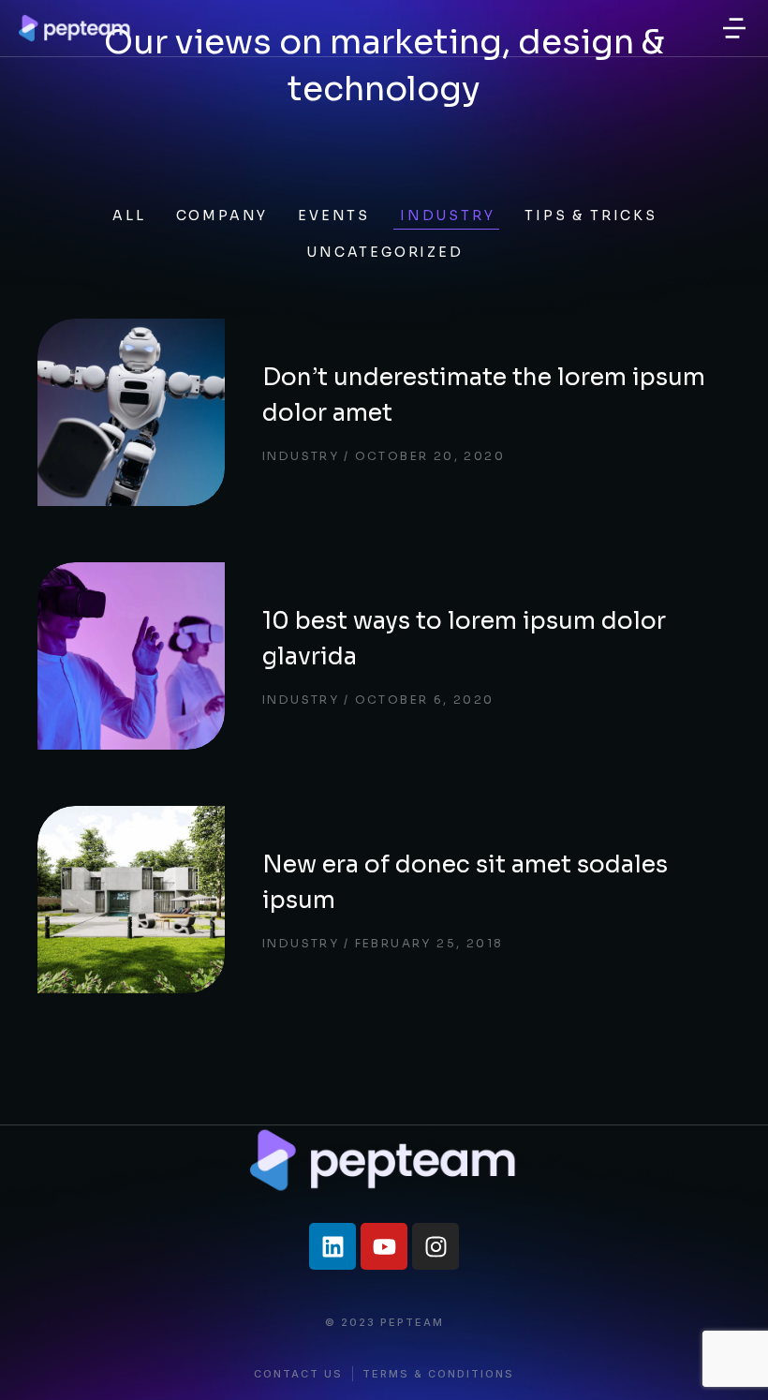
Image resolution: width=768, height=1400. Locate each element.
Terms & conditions (438, 1374)
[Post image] (131, 412)
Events (334, 215)
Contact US (298, 1374)
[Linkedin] (332, 1246)
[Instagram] (435, 1246)
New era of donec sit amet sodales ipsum (465, 882)
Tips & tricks (590, 215)
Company (222, 215)
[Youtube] (384, 1246)
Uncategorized (384, 252)
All (128, 215)
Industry (447, 215)
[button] (734, 28)
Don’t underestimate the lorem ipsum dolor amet (483, 395)
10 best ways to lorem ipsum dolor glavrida (464, 638)
